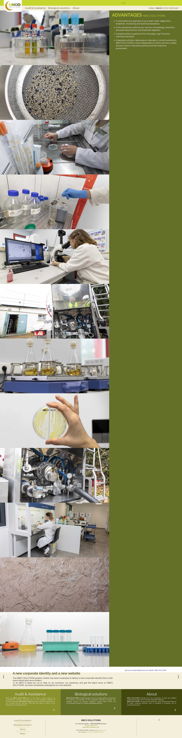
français (152, 8)
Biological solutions (59, 8)
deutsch (165, 8)
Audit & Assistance (35, 8)
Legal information (102, 730)
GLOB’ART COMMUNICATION (95, 732)
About (76, 8)
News (22, 733)
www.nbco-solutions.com (91, 727)
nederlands (173, 8)
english (159, 8)
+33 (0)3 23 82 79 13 (91, 725)
